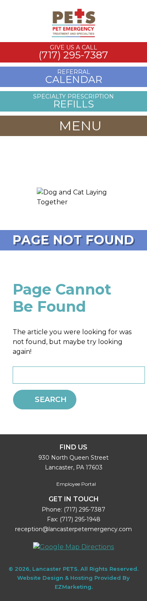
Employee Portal (75, 484)
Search (51, 399)
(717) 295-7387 (84, 509)
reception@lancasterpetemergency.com (73, 529)
